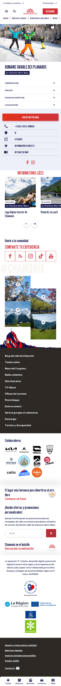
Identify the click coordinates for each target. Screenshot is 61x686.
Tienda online (12, 362)
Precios (9, 90)
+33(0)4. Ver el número (24, 126)
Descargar (10, 419)
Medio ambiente (13, 375)
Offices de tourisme (15, 394)
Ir (15, 132)
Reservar (50, 11)
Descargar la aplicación (19, 548)
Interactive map (21, 152)
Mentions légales (13, 650)
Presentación (11, 83)
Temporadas (48, 3)
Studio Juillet (12, 661)
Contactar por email (30, 117)
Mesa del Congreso (15, 368)
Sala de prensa (13, 381)
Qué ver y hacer (19, 18)
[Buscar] (14, 11)
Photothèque (12, 400)
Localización (11, 105)
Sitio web (18, 139)
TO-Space (10, 387)
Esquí (55, 18)
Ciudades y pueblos (12, 3)
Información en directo (24, 145)
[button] (28, 59)
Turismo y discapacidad (18, 425)
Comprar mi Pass (15, 498)
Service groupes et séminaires (21, 412)
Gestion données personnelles (20, 655)
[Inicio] (30, 11)
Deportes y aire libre (39, 18)
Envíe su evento (13, 406)
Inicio (5, 18)
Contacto (10, 668)
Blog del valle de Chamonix (19, 356)
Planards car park (49, 212)
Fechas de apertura (14, 98)
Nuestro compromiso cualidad (21, 645)
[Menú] (6, 11)
